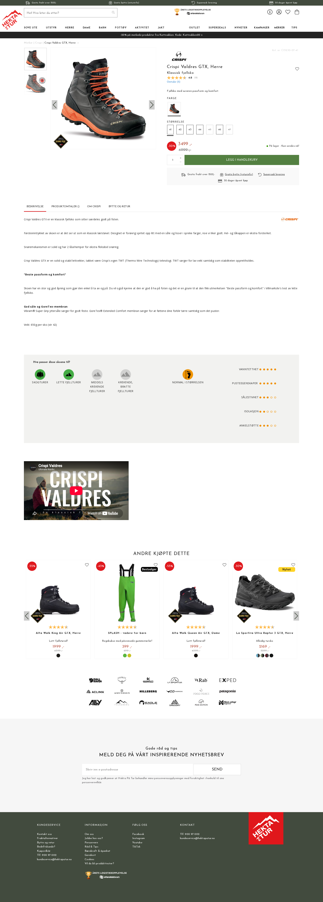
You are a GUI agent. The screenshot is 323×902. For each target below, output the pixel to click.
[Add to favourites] (297, 69)
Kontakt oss (44, 834)
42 (180, 129)
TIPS (294, 28)
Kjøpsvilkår (43, 851)
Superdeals (217, 28)
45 (209, 129)
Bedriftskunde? (46, 846)
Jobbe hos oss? (94, 838)
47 (229, 129)
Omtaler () (173, 82)
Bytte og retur (45, 842)
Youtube (137, 842)
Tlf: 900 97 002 (46, 855)
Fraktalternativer (47, 838)
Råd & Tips (91, 846)
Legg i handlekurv (242, 159)
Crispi (38, 42)
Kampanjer (261, 28)
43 (189, 129)
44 (199, 129)
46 (219, 129)
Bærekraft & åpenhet (97, 851)
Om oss (89, 834)
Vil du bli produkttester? (99, 863)
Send (217, 769)
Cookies (89, 859)
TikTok (136, 846)
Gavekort (90, 855)
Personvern (91, 842)
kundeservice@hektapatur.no (54, 859)
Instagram (138, 838)
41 (170, 129)
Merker (279, 28)
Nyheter (241, 28)
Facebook (138, 834)
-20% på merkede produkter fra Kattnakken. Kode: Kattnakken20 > (161, 35)
